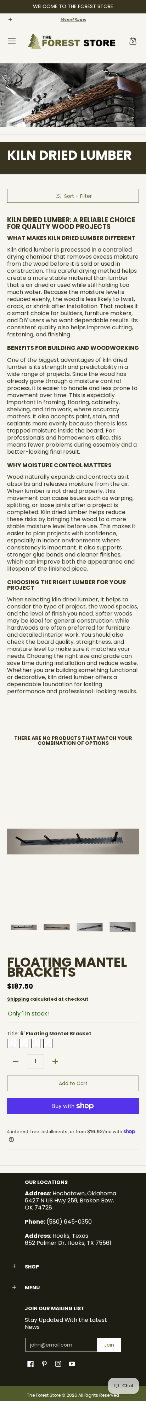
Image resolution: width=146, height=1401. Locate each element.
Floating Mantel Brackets (67, 967)
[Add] (55, 1061)
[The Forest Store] (71, 41)
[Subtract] (15, 1061)
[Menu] (11, 41)
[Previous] (12, 841)
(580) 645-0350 (69, 1222)
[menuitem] (11, 41)
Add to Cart (73, 1083)
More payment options (73, 1117)
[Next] (134, 841)
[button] (133, 41)
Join (109, 1344)
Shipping (18, 999)
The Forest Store (44, 1395)
